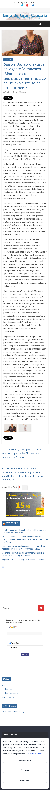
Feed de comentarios (10, 693)
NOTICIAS (8, 60)
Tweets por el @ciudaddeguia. (14, 711)
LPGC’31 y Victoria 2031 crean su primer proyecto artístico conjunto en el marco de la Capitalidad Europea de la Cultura (25, 539)
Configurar (25, 780)
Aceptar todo (25, 760)
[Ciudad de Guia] (25, 16)
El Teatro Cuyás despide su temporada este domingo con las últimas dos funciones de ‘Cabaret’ (24, 453)
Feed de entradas (9, 689)
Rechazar (25, 770)
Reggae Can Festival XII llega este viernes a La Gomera (24, 559)
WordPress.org (8, 697)
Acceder (5, 685)
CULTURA (12, 523)
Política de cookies (36, 753)
